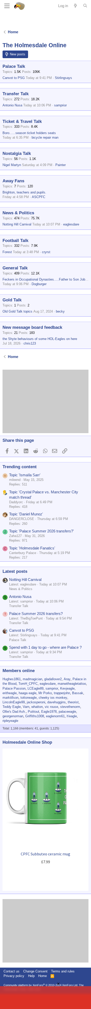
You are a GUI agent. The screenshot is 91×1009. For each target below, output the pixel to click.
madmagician (32, 679)
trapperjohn (62, 693)
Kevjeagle (67, 688)
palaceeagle (67, 711)
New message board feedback (32, 327)
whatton (37, 707)
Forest (7, 252)
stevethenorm (70, 707)
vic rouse (51, 707)
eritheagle (10, 693)
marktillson (10, 697)
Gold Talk (12, 300)
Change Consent (35, 971)
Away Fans (13, 180)
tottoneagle (28, 697)
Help (31, 976)
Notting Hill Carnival (17, 224)
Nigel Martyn (12, 165)
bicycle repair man (45, 137)
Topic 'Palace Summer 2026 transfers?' (41, 531)
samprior (60, 105)
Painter (60, 165)
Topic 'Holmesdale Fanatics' (32, 548)
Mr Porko (45, 693)
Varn (26, 707)
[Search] (85, 6)
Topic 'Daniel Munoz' (26, 514)
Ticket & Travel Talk (22, 121)
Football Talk (15, 240)
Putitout (33, 711)
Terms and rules (63, 971)
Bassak (77, 693)
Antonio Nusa (12, 105)
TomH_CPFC (28, 684)
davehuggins (56, 702)
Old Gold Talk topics (17, 311)
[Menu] (7, 6)
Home (42, 976)
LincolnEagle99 (14, 702)
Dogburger (39, 284)
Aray (67, 679)
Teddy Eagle (12, 707)
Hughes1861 (12, 679)
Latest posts (15, 571)
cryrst (46, 252)
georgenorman (13, 716)
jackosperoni (36, 702)
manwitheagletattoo (72, 684)
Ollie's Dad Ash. (14, 711)
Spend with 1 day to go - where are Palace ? (45, 647)
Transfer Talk (16, 93)
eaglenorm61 (55, 716)
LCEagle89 (35, 688)
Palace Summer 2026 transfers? (36, 613)
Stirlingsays (63, 78)
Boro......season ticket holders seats (29, 133)
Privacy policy (14, 976)
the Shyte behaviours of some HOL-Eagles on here (40, 339)
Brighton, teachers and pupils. (24, 192)
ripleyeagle (10, 721)
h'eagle (72, 716)
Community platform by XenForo (41, 985)
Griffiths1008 (34, 716)
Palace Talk (14, 66)
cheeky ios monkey (53, 697)
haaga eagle (27, 693)
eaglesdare (71, 224)
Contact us (11, 971)
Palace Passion (14, 688)
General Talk (15, 268)
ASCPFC (38, 197)
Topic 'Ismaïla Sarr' (24, 475)
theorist (73, 702)
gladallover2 (53, 679)
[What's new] (75, 6)
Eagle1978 (49, 711)
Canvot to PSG (14, 78)
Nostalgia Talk (17, 153)
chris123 (30, 343)
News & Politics (18, 212)
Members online (19, 670)
